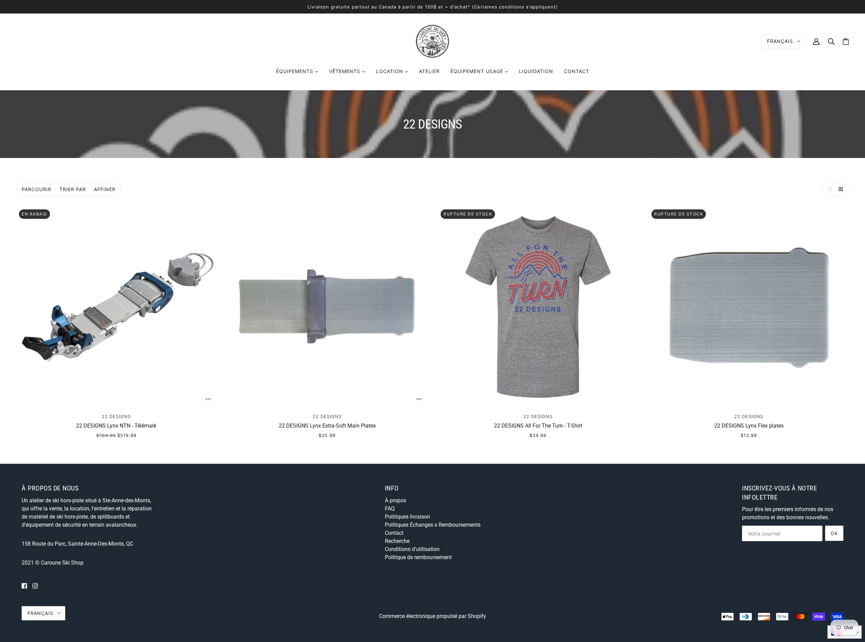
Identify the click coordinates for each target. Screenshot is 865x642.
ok (834, 533)
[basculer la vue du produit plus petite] (842, 189)
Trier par (72, 189)
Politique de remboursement (418, 557)
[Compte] (816, 41)
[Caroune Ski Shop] (432, 41)
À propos (395, 500)
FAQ (390, 508)
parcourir (36, 189)
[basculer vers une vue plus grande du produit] (828, 189)
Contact (394, 533)
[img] (24, 586)
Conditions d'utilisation (412, 549)
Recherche (397, 541)
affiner (105, 189)
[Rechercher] (831, 41)
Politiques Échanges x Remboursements (432, 525)
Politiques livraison (407, 516)
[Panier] (845, 41)
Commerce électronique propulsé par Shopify (432, 616)
